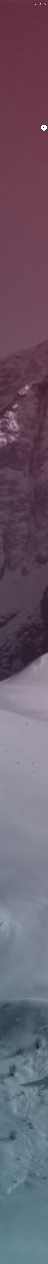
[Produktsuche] (44, 127)
